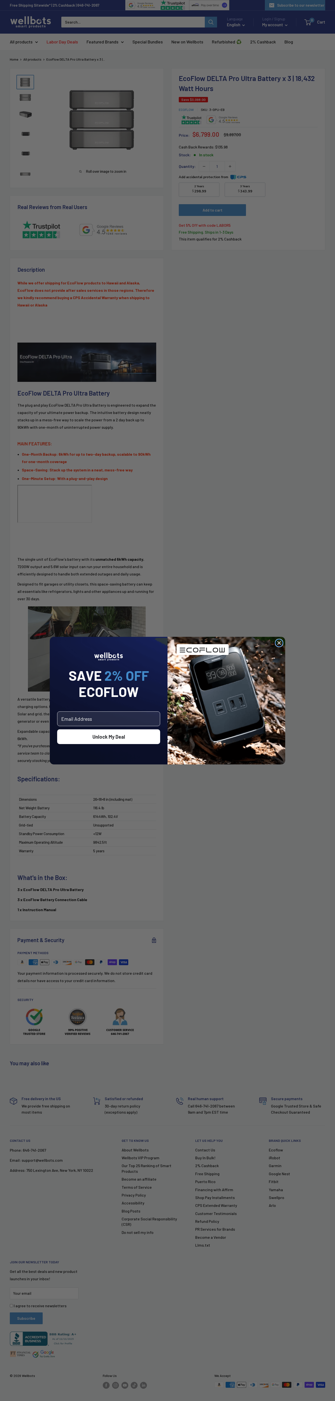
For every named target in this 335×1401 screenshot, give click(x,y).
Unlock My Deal (108, 737)
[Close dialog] (279, 643)
